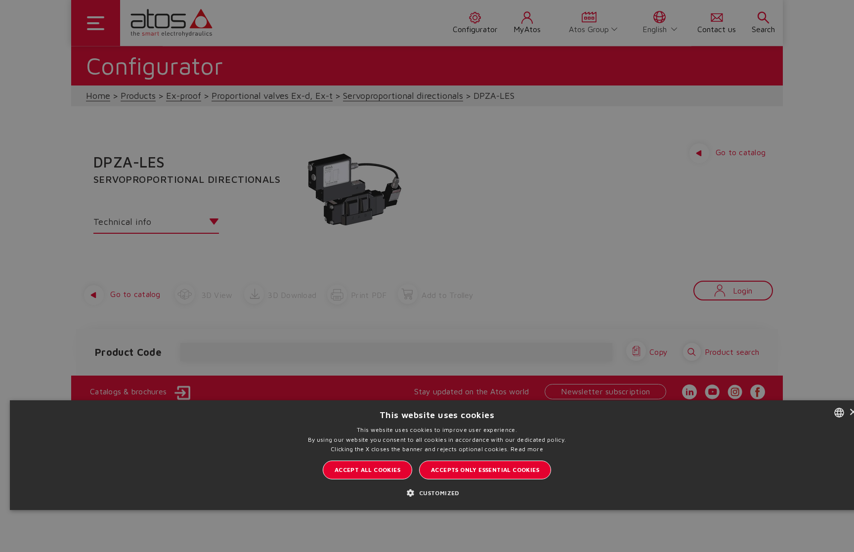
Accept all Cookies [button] (367, 469)
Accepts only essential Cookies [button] (485, 469)
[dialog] (427, 276)
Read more (527, 449)
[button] (436, 492)
